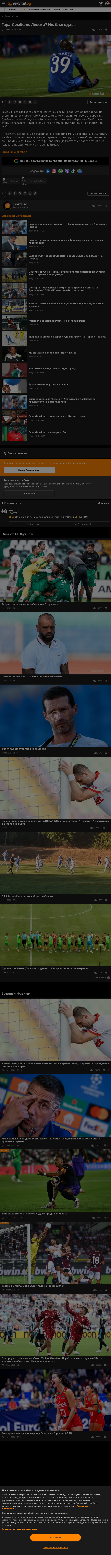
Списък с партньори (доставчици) (19, 1529)
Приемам (55, 1537)
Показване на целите (55, 1547)
